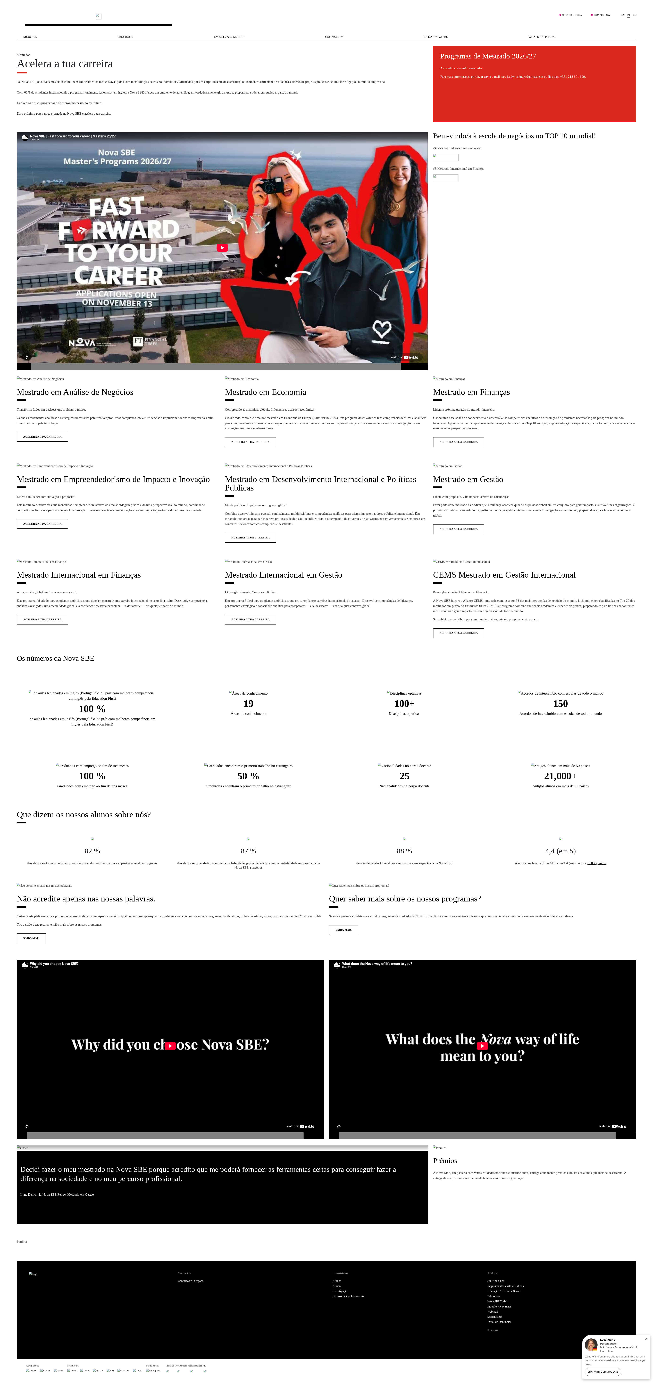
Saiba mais (31, 938)
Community (334, 36)
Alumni (337, 1286)
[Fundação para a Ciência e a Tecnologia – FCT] (169, 1371)
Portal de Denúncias (499, 1321)
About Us (30, 36)
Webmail (492, 1311)
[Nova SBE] (268, 21)
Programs (125, 36)
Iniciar (23, 366)
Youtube (531, 1338)
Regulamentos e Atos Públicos (505, 1286)
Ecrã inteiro (421, 366)
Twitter (28, 1250)
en (623, 15)
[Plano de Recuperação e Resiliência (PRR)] (181, 1371)
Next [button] (425, 1148)
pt (628, 15)
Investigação (340, 1291)
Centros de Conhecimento (348, 1296)
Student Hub (494, 1316)
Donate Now (602, 15)
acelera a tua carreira (42, 436)
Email (44, 1250)
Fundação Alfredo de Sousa (503, 1291)
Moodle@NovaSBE (499, 1306)
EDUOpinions (597, 863)
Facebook (20, 1250)
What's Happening (542, 36)
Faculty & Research (229, 36)
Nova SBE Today (572, 15)
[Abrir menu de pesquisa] (632, 24)
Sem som (407, 366)
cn (634, 15)
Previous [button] (419, 1148)
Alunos (337, 1280)
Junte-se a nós (495, 1280)
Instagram (511, 1338)
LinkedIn (36, 1250)
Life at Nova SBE (436, 36)
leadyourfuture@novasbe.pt (525, 76)
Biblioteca (493, 1296)
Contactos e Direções (190, 1280)
